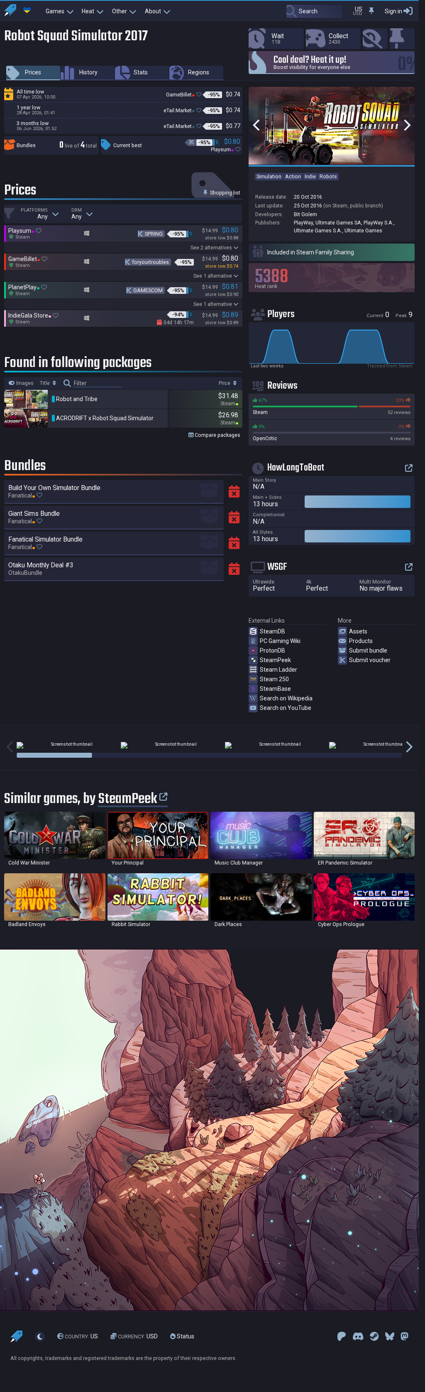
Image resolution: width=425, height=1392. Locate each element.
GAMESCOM (148, 290)
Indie (310, 176)
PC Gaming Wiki (280, 641)
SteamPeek (275, 660)
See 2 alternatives (211, 247)
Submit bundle (368, 650)
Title (45, 383)
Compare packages (216, 435)
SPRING (154, 234)
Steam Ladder (278, 669)
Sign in (393, 11)
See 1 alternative (212, 276)
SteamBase (275, 688)
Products (361, 641)
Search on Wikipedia (286, 698)
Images (24, 383)
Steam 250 (274, 679)
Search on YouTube (285, 708)
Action (293, 176)
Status (185, 1336)
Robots (328, 176)
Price (225, 383)
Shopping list (224, 193)
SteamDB (272, 631)
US (81, 1336)
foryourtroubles (150, 262)
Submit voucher (370, 660)
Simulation (268, 176)
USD (138, 1336)
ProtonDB (272, 650)
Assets (358, 631)
